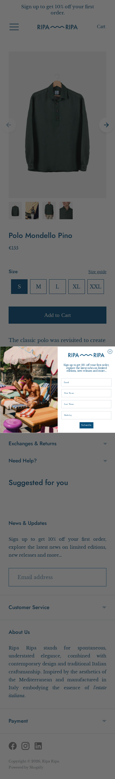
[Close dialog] (110, 351)
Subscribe (86, 425)
